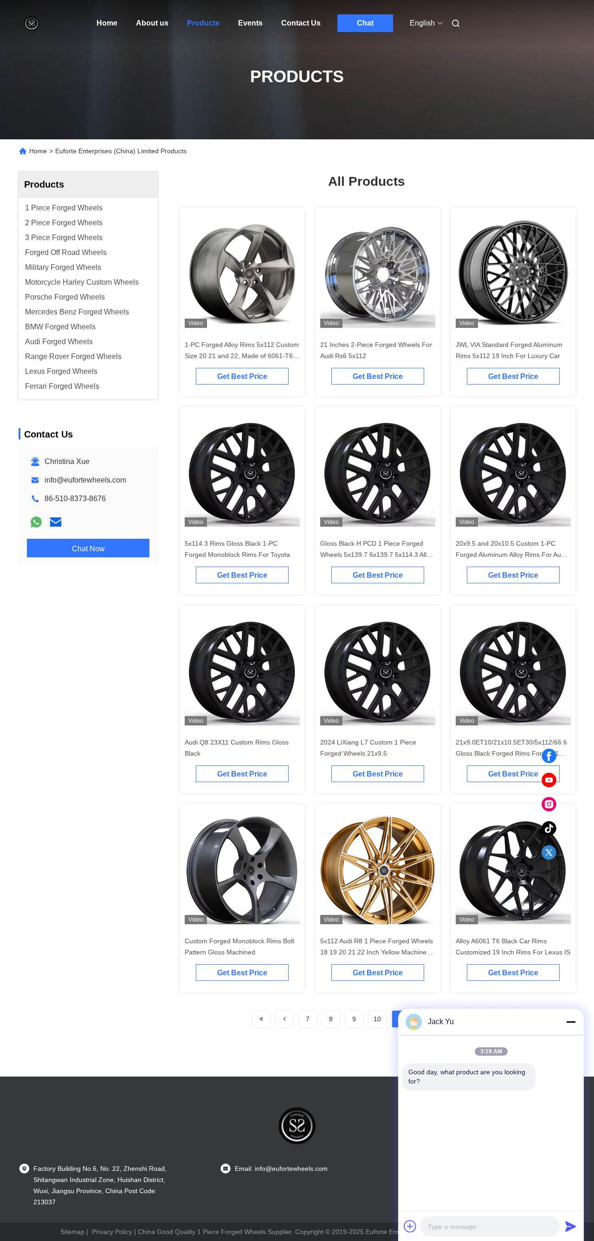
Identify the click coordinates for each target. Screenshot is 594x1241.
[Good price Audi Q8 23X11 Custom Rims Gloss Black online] (242, 671)
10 (377, 1019)
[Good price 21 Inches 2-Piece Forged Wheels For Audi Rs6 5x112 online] (377, 274)
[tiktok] (549, 828)
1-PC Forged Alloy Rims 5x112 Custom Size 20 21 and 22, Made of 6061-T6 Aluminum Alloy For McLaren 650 (242, 356)
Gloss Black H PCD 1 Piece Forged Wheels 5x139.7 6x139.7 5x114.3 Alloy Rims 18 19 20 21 (376, 554)
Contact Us (301, 23)
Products (203, 23)
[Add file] (410, 1226)
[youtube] (549, 780)
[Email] (55, 522)
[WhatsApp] (36, 522)
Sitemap (72, 1231)
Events (250, 23)
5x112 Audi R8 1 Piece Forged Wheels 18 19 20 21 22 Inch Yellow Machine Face (376, 952)
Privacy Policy (112, 1231)
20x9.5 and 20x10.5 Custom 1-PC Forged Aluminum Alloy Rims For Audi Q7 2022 (511, 554)
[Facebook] (549, 756)
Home (107, 23)
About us (152, 23)
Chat (365, 23)
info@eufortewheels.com (85, 480)
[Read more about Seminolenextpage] (261, 1019)
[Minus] (570, 1021)
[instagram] (549, 804)
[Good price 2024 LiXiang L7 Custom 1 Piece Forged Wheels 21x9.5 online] (377, 671)
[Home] (31, 23)
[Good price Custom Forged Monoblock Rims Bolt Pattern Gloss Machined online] (242, 870)
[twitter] (549, 852)
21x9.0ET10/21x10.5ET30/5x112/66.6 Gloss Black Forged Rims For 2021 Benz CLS (511, 753)
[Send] (570, 1226)
